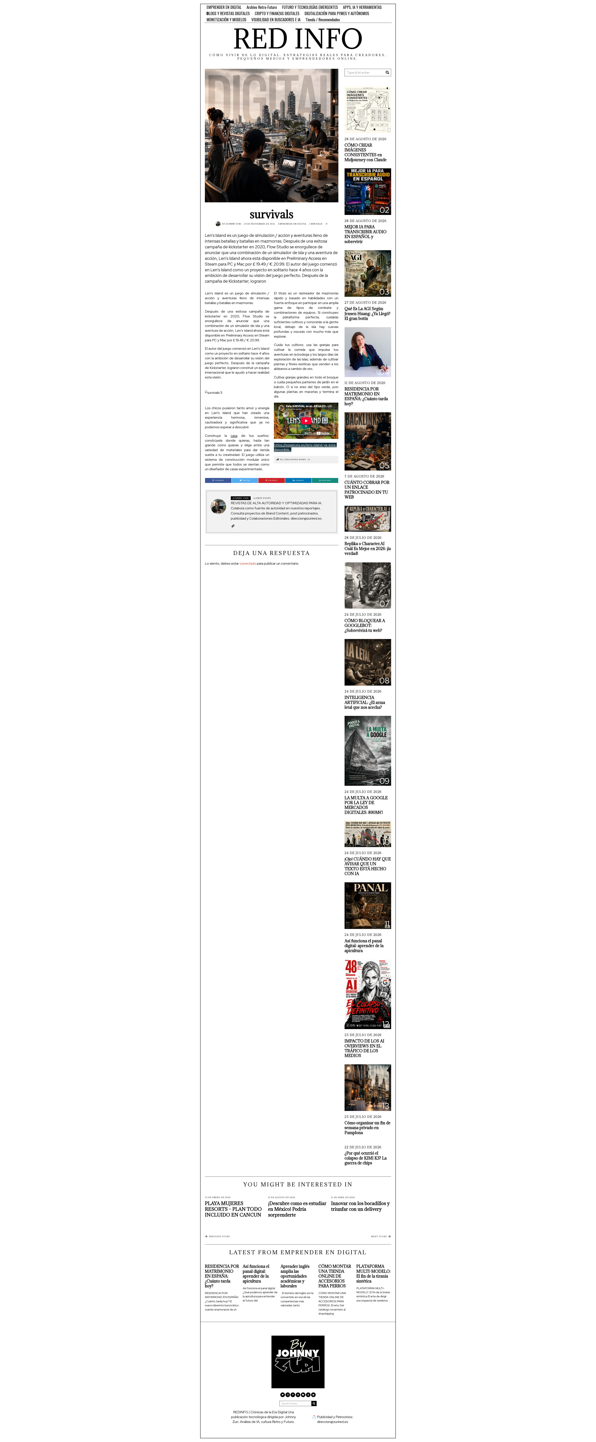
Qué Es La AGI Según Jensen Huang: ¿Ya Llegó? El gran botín (367, 313)
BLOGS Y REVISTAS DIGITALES (228, 13)
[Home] (313, 1394)
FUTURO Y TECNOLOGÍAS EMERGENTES (310, 7)
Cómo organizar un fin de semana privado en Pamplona (368, 1127)
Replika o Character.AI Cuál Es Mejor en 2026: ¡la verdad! (368, 548)
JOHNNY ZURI (234, 224)
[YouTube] (303, 1394)
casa (234, 435)
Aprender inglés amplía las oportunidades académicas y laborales (295, 1276)
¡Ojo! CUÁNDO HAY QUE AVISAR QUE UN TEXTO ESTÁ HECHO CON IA (368, 866)
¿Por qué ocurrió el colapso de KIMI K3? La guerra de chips (366, 1158)
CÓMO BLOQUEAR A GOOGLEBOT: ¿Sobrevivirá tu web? (365, 625)
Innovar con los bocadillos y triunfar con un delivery (360, 1206)
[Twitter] (282, 1394)
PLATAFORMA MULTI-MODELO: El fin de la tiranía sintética (373, 1273)
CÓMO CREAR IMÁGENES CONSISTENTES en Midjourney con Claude (366, 152)
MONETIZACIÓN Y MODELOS (226, 19)
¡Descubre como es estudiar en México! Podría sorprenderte (297, 1209)
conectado (248, 563)
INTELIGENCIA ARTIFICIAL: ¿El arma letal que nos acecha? (365, 702)
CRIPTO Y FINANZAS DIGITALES (277, 13)
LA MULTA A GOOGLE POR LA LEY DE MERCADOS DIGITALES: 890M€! (366, 805)
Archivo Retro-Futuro (262, 7)
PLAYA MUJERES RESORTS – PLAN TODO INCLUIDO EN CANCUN (233, 1209)
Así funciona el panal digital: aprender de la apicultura (364, 945)
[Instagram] (287, 1394)
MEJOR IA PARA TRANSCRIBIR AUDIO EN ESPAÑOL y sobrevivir (365, 234)
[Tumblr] (308, 1394)
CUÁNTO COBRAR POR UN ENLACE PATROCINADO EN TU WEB (367, 490)
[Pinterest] (293, 1394)
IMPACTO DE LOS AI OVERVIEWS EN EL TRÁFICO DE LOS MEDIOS (364, 1048)
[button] (387, 72)
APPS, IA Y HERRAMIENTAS (362, 7)
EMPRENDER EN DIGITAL (224, 7)
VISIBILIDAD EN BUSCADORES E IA (275, 19)
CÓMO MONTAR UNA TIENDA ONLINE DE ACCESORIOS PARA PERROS (334, 1276)
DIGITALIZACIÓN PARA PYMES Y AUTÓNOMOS (337, 13)
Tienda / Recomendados (323, 19)
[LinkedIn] (298, 1394)
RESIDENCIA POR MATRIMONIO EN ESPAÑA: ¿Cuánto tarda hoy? (366, 396)
